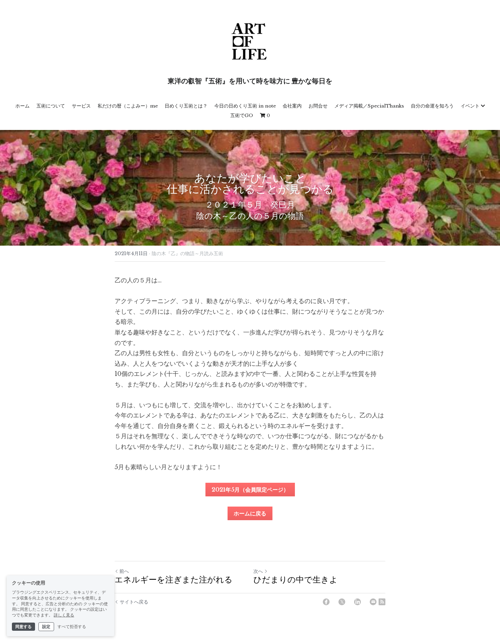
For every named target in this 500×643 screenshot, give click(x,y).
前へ (124, 571)
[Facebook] (326, 601)
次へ (258, 571)
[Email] (373, 601)
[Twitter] (341, 601)
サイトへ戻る (134, 602)
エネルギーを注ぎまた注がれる (174, 580)
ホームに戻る (250, 513)
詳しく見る (64, 615)
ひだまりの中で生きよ (295, 580)
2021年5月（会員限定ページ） (250, 489)
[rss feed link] (382, 601)
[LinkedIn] (357, 601)
